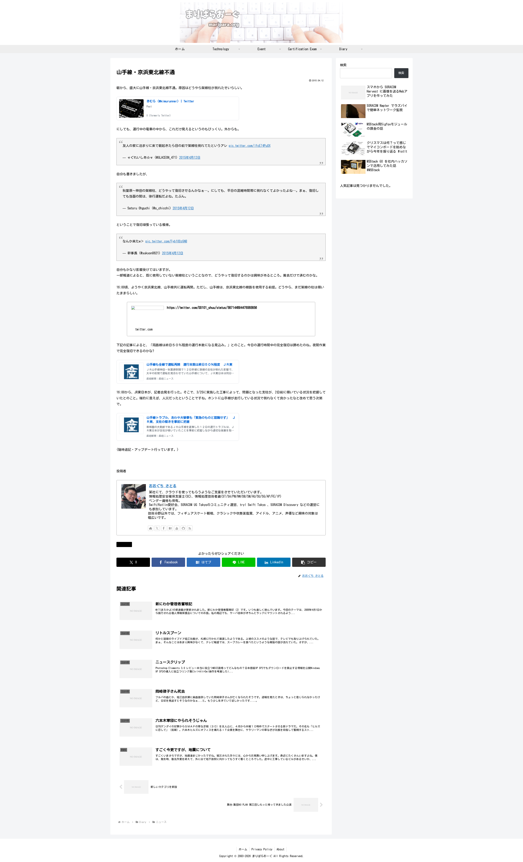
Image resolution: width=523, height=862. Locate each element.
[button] (309, 562)
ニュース (126, 544)
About (280, 849)
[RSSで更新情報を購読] (189, 528)
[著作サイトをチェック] (150, 528)
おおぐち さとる (163, 486)
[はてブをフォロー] (170, 528)
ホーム (243, 849)
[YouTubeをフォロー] (176, 528)
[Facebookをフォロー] (163, 528)
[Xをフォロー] (157, 528)
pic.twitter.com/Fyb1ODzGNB (166, 241)
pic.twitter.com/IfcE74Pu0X (249, 145)
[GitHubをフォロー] (183, 528)
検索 (343, 65)
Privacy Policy (261, 849)
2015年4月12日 (189, 157)
